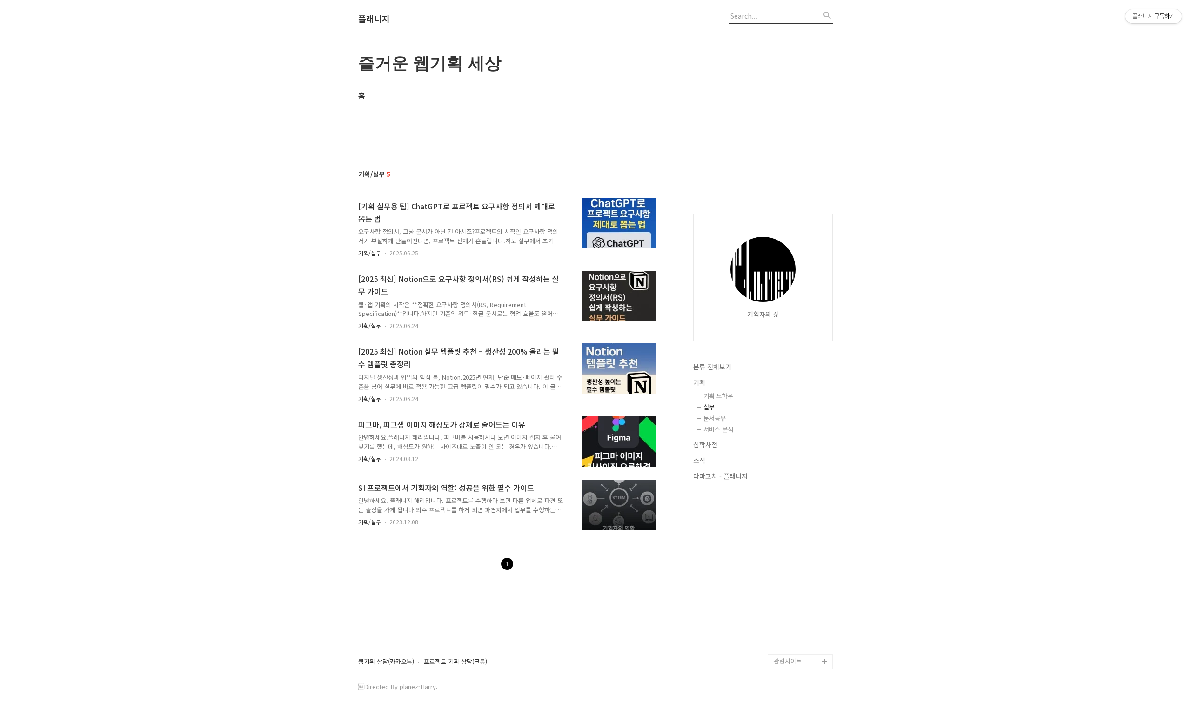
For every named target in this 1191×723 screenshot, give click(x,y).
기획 (699, 382)
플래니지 (374, 19)
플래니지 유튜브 (794, 631)
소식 (699, 460)
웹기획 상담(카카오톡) (386, 661)
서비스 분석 (718, 429)
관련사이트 (788, 660)
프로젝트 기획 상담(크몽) (455, 661)
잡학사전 (705, 444)
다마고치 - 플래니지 (720, 476)
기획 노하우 (718, 395)
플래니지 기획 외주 (798, 646)
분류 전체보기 (712, 366)
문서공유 (714, 418)
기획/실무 (369, 253)
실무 (709, 406)
